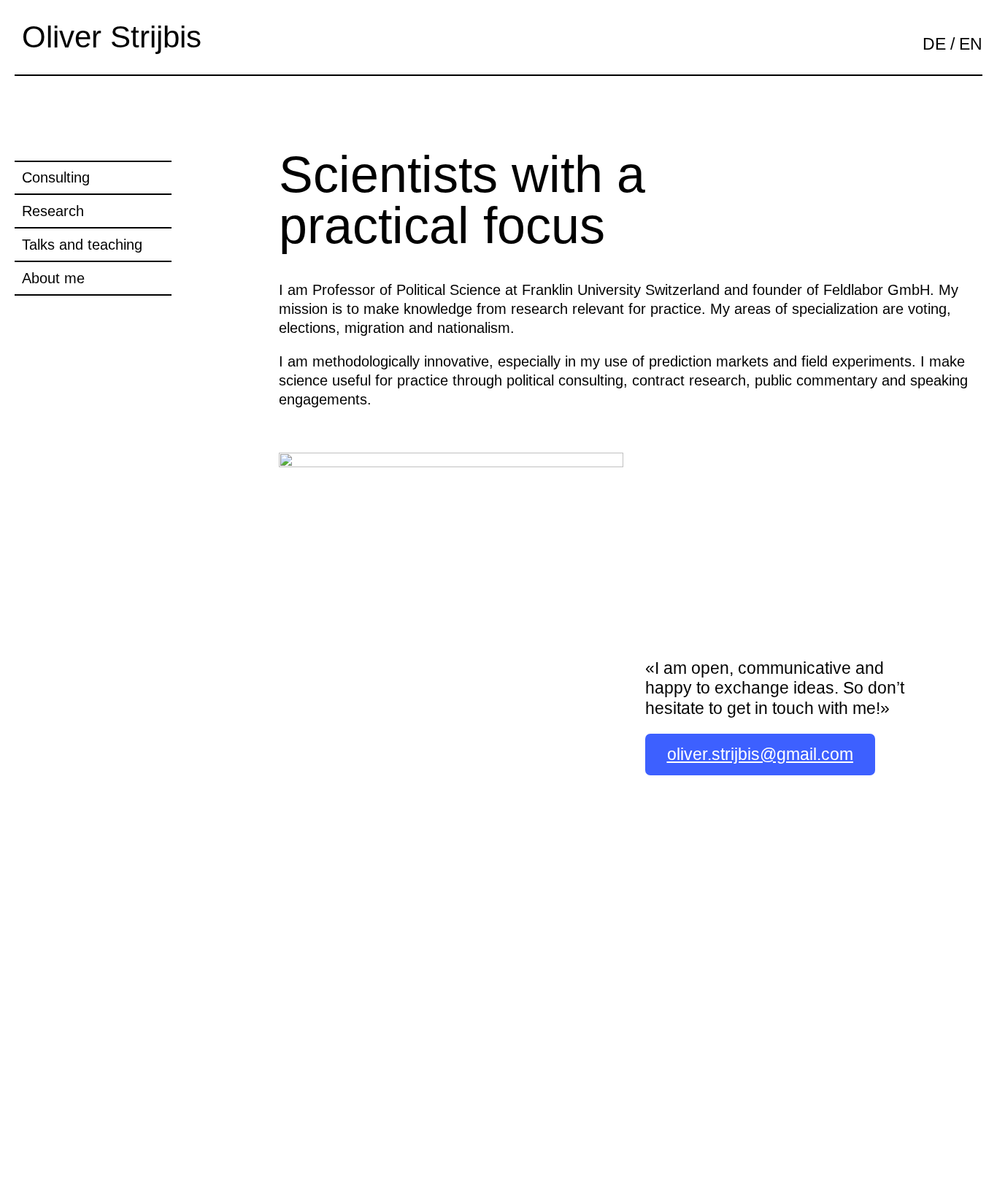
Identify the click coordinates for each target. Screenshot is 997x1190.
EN (970, 43)
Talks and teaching (82, 245)
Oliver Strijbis (111, 37)
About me (53, 278)
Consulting (56, 177)
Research (53, 211)
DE (934, 43)
